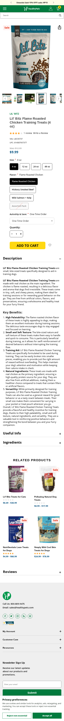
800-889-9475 (18, 603)
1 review (28, 133)
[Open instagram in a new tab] (17, 616)
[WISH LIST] (49, 245)
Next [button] (53, 2)
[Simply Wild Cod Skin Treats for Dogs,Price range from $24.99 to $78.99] (47, 529)
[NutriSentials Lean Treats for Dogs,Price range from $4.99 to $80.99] (16, 529)
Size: (15, 159)
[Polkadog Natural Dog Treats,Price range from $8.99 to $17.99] (47, 479)
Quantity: (15, 227)
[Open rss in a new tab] (23, 616)
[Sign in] (51, 9)
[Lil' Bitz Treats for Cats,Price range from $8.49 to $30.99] (16, 479)
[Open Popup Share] (59, 27)
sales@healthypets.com (21, 607)
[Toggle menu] (4, 8)
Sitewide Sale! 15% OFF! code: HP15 (32, 3)
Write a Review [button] (40, 133)
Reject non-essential (17, 715)
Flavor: (26, 174)
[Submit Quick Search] (60, 15)
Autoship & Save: (28, 214)
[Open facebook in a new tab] (5, 616)
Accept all (47, 715)
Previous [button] (11, 2)
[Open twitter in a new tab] (11, 616)
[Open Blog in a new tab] (30, 616)
